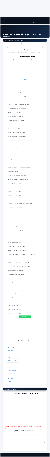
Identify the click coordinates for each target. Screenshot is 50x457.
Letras (10, 44)
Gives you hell (11, 347)
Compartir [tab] (18, 336)
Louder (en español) (12, 360)
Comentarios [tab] (10, 336)
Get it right (10, 367)
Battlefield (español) (12, 370)
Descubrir (27, 22)
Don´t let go (10, 350)
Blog (10, 22)
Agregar (33, 22)
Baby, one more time (12, 344)
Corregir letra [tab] (27, 336)
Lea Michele (15, 44)
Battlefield (10, 381)
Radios (5, 22)
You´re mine (10, 357)
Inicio (6, 44)
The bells (10, 354)
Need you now (11, 378)
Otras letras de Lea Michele (25, 340)
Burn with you (11, 363)
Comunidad (39, 22)
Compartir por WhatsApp (25, 316)
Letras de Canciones (17, 22)
